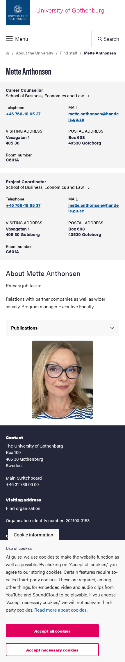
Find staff (68, 53)
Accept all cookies (52, 631)
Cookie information (33, 534)
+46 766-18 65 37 (23, 114)
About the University (34, 53)
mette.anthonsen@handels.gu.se (93, 116)
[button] (46, 38)
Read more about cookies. (61, 609)
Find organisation (23, 508)
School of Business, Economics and (45, 95)
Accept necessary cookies (52, 650)
